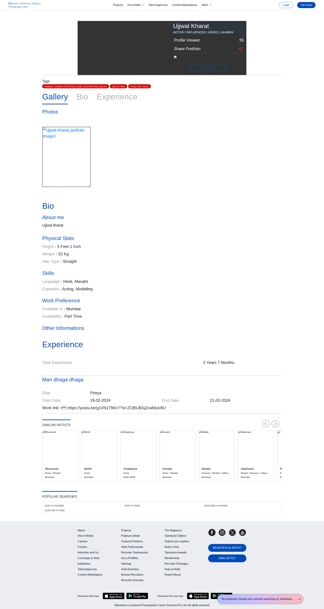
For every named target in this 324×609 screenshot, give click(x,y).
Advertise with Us (88, 552)
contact (208, 69)
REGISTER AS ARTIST (227, 547)
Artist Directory (130, 569)
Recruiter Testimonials (134, 552)
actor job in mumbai (216, 505)
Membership (172, 558)
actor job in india (55, 510)
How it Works (85, 535)
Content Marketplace (184, 5)
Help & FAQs (172, 569)
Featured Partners (132, 541)
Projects (118, 5)
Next (275, 423)
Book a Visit (172, 546)
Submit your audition (177, 541)
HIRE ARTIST (227, 558)
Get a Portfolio (129, 558)
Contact (82, 546)
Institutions (84, 563)
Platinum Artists (130, 535)
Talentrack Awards (175, 552)
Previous (266, 423)
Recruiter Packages (176, 563)
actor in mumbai (54, 505)
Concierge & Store (89, 558)
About (81, 530)
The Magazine (173, 530)
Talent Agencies (158, 5)
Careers (82, 541)
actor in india (132, 505)
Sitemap (126, 563)
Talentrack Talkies (175, 535)
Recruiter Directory (132, 580)
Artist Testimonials (132, 546)
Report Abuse (173, 574)
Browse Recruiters (132, 574)
